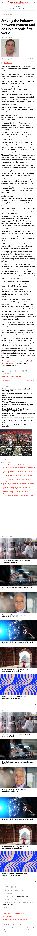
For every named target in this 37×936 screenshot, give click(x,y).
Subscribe (22, 9)
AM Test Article (7, 462)
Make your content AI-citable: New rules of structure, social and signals (15, 697)
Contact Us (6, 922)
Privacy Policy (7, 914)
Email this (6, 371)
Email (5, 14)
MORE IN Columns (7, 536)
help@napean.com (23, 896)
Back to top (32, 704)
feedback (26, 930)
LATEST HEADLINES (6, 386)
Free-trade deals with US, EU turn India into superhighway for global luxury (15, 410)
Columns (3, 17)
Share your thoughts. (11, 376)
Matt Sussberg (8, 63)
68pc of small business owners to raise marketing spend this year (14, 616)
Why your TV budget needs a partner (14, 402)
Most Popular (13, 9)
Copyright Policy (19, 914)
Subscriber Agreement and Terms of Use (15, 919)
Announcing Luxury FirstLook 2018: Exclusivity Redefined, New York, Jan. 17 (17, 488)
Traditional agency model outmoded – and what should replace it (16, 561)
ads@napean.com (7, 904)
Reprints (19, 371)
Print (11, 14)
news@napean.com (17, 900)
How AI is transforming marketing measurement (17, 418)
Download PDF (8, 373)
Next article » (31, 380)
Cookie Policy (7, 916)
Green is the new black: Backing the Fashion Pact (18, 465)
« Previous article (7, 380)
